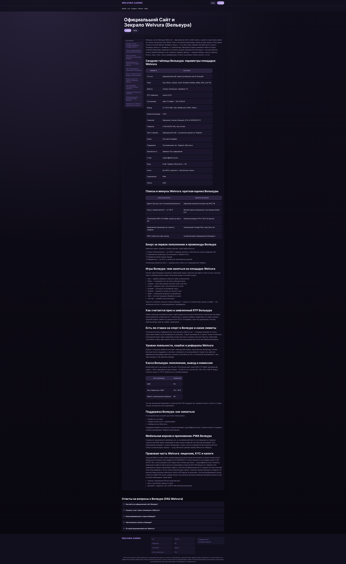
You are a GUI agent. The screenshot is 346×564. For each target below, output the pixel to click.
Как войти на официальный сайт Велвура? (142, 504)
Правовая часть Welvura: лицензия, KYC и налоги (133, 104)
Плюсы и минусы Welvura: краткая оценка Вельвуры (133, 51)
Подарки (134, 8)
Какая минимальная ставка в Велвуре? (141, 516)
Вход (213, 3)
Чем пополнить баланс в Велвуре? (139, 522)
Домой (124, 8)
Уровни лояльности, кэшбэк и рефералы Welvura (132, 80)
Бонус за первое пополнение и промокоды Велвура (133, 57)
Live (128, 8)
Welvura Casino (132, 3)
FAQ (176, 552)
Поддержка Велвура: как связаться (133, 92)
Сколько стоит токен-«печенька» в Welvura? (143, 510)
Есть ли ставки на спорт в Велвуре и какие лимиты (133, 74)
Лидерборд (155, 543)
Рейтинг (140, 8)
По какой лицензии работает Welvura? (140, 528)
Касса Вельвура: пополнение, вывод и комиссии (132, 87)
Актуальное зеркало (204, 542)
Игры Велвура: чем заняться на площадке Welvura (132, 63)
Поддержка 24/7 (203, 539)
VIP (175, 543)
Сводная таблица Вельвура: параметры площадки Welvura (132, 45)
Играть (220, 3)
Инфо (146, 8)
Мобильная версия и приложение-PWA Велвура (132, 98)
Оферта (177, 547)
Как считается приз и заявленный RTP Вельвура (134, 69)
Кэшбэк (177, 539)
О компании (155, 547)
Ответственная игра (158, 552)
